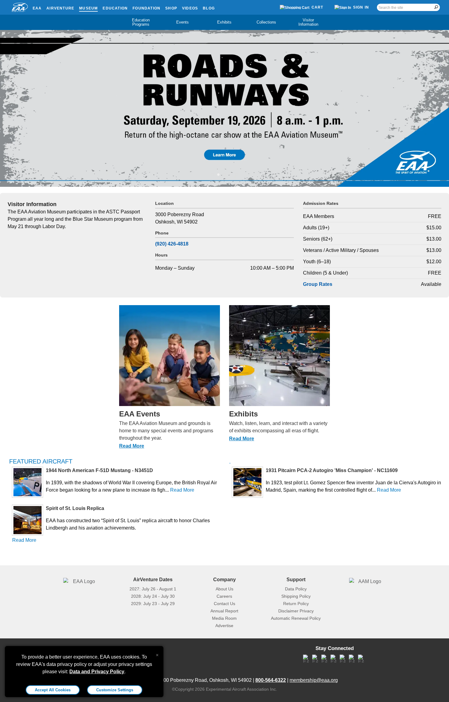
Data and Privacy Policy (96, 671)
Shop (171, 8)
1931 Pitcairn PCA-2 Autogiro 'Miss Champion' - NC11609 (332, 470)
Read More (131, 446)
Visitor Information (308, 22)
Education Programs (141, 22)
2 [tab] (218, 173)
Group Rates (317, 284)
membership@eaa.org (314, 680)
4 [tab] (230, 173)
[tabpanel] (224, 108)
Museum (88, 8)
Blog (209, 8)
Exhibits (224, 22)
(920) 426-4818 (171, 243)
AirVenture (60, 8)
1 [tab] (212, 173)
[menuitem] (141, 22)
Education (115, 8)
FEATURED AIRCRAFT (40, 461)
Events (182, 22)
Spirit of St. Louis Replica (75, 508)
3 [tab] (224, 173)
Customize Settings (114, 690)
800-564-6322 (270, 680)
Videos (190, 8)
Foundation (146, 8)
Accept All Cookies (53, 690)
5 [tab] (236, 173)
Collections (266, 22)
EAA (37, 8)
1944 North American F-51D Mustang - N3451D (99, 470)
